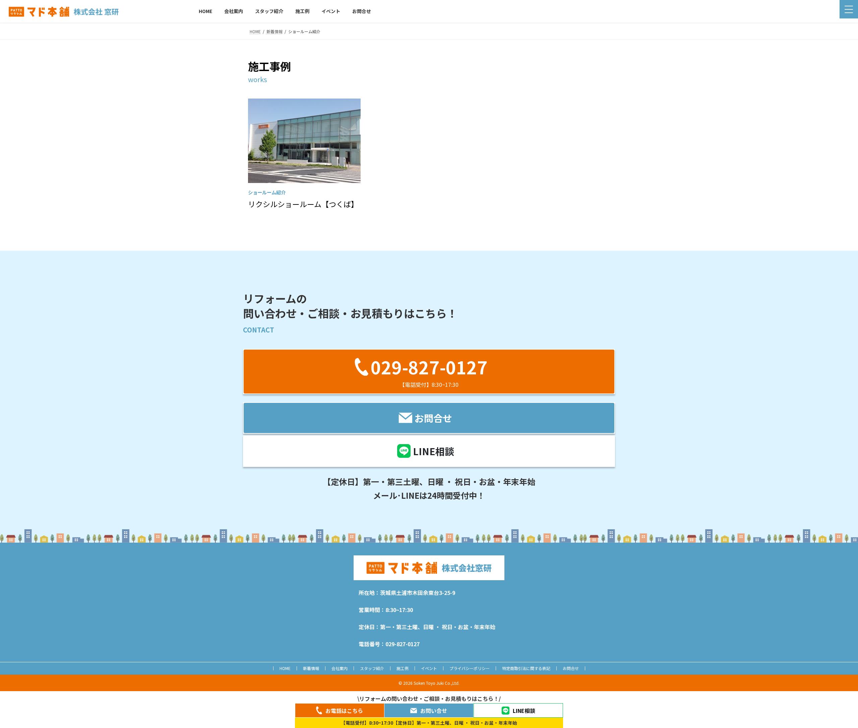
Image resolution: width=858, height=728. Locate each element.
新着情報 (311, 668)
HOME (285, 668)
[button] (429, 371)
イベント (429, 668)
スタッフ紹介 (372, 668)
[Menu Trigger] (849, 9)
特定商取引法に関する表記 (526, 668)
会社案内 (339, 668)
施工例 (402, 668)
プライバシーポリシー (469, 668)
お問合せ (571, 668)
